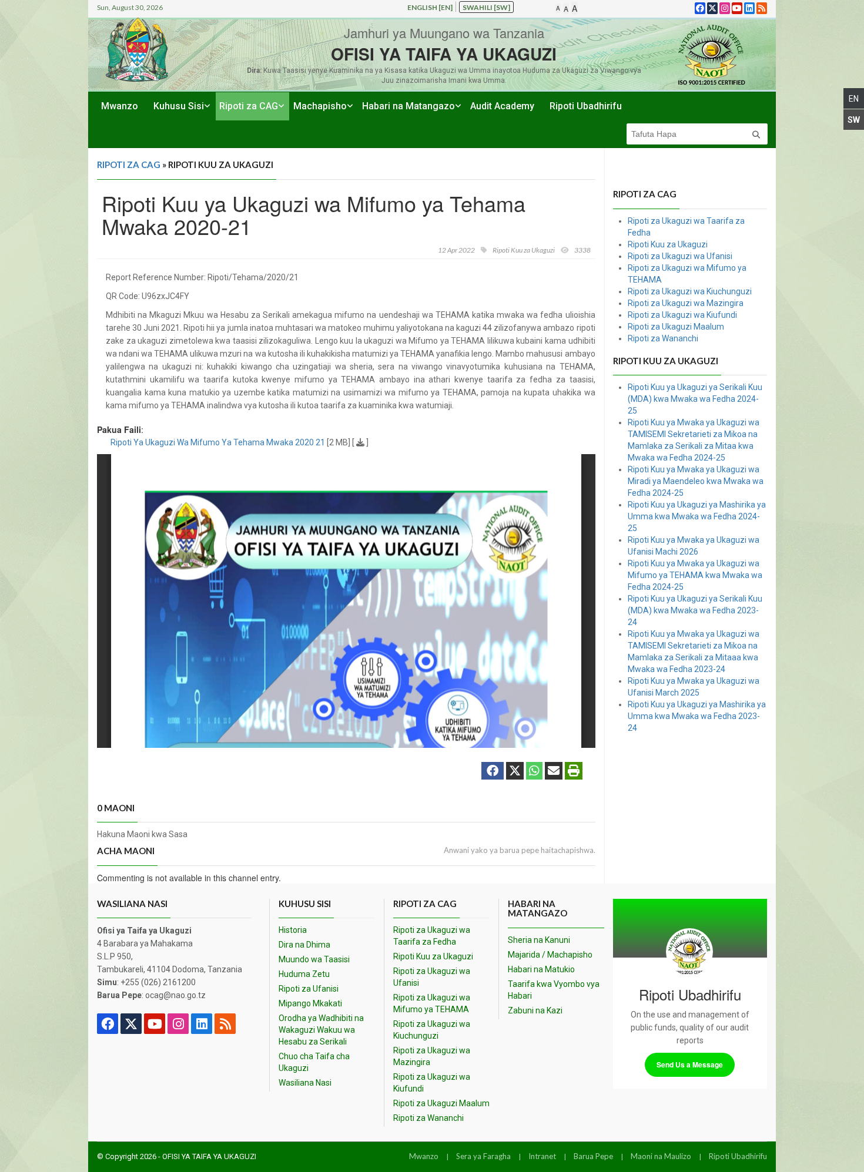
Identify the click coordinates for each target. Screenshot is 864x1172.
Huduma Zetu (304, 974)
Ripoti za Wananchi (663, 338)
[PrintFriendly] (573, 772)
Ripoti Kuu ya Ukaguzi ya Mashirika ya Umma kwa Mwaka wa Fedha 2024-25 (697, 516)
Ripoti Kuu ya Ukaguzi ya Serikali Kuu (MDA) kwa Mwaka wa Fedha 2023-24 (695, 610)
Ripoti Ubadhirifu (586, 106)
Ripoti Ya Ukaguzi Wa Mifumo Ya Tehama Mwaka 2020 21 (217, 442)
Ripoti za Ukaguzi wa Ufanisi (680, 256)
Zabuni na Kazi (535, 1010)
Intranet (542, 1156)
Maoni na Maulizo (661, 1156)
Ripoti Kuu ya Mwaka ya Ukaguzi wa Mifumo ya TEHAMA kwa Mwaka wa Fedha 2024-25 (695, 575)
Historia (293, 930)
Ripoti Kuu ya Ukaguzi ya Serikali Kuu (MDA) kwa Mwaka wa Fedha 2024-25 (695, 398)
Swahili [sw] (486, 7)
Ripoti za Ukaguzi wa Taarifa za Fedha (431, 935)
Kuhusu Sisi (178, 106)
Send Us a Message (690, 1064)
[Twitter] (515, 772)
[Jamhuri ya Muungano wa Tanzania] (137, 50)
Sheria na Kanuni (539, 940)
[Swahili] (853, 119)
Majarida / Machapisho (550, 954)
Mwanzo (119, 106)
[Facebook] (492, 772)
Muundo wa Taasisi (314, 959)
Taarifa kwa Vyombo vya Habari (554, 989)
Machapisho (320, 106)
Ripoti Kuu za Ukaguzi (668, 244)
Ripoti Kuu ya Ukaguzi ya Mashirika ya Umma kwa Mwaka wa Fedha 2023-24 (697, 716)
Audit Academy (502, 106)
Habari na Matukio (541, 969)
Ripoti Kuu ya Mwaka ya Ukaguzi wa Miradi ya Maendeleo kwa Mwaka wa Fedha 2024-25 (695, 481)
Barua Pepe (593, 1156)
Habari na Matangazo (408, 106)
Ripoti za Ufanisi (309, 988)
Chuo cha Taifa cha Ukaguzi (314, 1062)
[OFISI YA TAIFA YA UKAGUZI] (711, 54)
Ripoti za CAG (248, 106)
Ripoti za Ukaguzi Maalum (676, 326)
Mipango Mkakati (310, 1003)
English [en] (430, 7)
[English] (853, 98)
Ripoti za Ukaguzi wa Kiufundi (682, 315)
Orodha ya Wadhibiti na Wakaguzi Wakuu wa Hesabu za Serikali (321, 1029)
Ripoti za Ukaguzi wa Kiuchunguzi (690, 291)
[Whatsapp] (534, 772)
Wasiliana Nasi (305, 1082)
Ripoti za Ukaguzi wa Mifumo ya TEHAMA (431, 1003)
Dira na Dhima (304, 944)
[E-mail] (553, 772)
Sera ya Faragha (483, 1156)
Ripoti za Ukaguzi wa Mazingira (686, 303)
